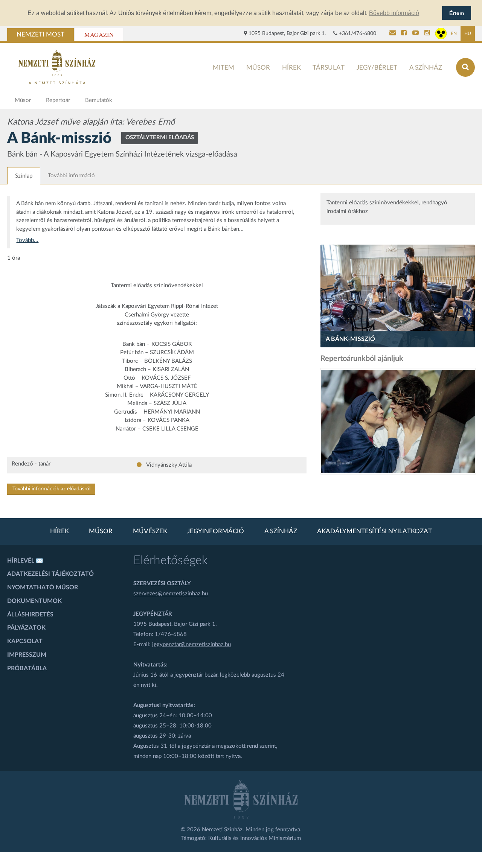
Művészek (150, 531)
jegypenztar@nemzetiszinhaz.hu (191, 644)
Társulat (329, 67)
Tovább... (27, 240)
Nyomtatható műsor (42, 587)
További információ (71, 175)
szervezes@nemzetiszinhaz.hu (170, 593)
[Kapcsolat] (392, 33)
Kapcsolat (25, 641)
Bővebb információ (394, 13)
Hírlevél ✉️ (25, 561)
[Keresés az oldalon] (465, 67)
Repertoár (58, 100)
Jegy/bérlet (377, 67)
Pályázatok (26, 628)
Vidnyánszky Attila (168, 465)
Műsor (258, 67)
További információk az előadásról (51, 488)
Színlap (23, 176)
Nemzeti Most (40, 35)
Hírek (291, 67)
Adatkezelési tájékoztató (50, 574)
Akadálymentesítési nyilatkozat (374, 531)
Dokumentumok (34, 601)
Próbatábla (27, 668)
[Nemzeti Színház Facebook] (404, 33)
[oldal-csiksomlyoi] (398, 421)
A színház (425, 67)
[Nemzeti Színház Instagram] (427, 33)
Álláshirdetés (30, 615)
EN (454, 33)
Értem (456, 13)
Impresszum (26, 655)
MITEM (223, 67)
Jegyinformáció (215, 531)
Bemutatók (98, 100)
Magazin (99, 34)
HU (467, 33)
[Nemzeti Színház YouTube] (415, 33)
